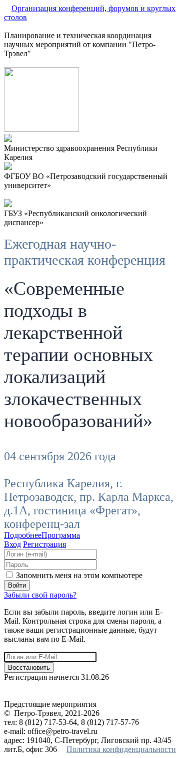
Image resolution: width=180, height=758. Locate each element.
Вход (12, 544)
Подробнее (23, 535)
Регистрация (44, 544)
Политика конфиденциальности (121, 749)
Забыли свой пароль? (40, 595)
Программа (61, 535)
